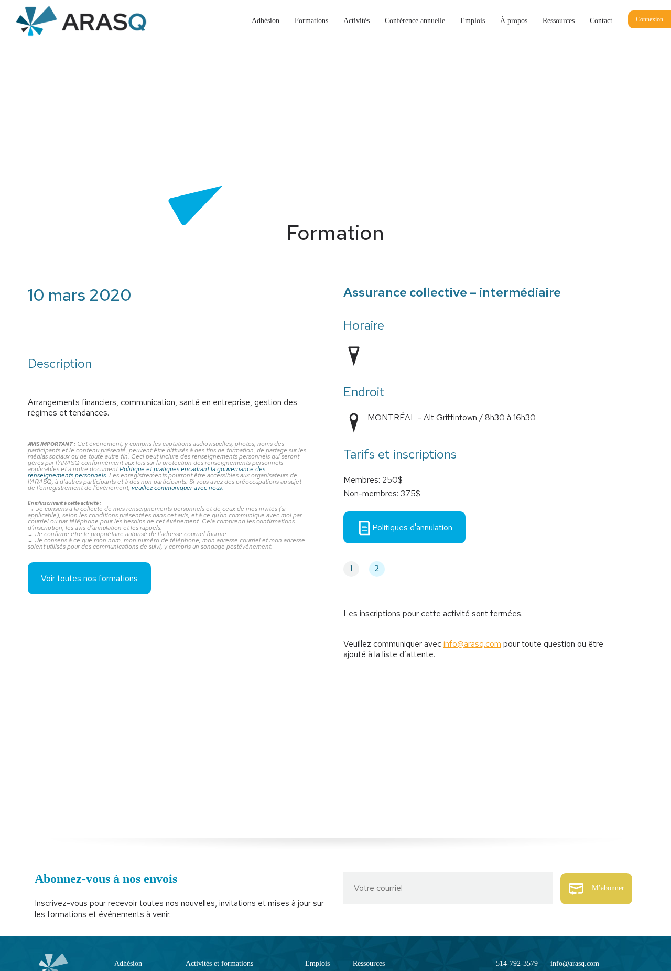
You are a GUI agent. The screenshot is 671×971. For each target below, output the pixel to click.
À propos (513, 21)
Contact (601, 21)
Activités (356, 21)
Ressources (559, 21)
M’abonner (608, 888)
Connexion (649, 19)
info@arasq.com (472, 643)
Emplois (472, 21)
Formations (311, 21)
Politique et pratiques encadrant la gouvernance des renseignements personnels (146, 472)
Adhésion (265, 21)
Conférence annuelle (415, 21)
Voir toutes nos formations (89, 578)
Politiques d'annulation (412, 527)
